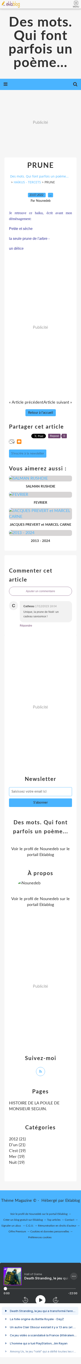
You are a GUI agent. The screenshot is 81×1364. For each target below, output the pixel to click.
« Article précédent (26, 402)
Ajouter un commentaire (40, 591)
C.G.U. (30, 1225)
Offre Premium (17, 1231)
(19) (17, 1151)
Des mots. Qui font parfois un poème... (41, 43)
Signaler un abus (11, 1225)
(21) (17, 1139)
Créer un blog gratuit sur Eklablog (23, 1219)
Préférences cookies (40, 1237)
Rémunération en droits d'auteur (57, 1225)
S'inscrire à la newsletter (27, 453)
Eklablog (72, 1201)
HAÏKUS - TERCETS (27, 182)
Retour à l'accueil (40, 412)
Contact (69, 1219)
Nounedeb (49, 849)
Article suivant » (57, 402)
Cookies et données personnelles (49, 1231)
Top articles (54, 1219)
